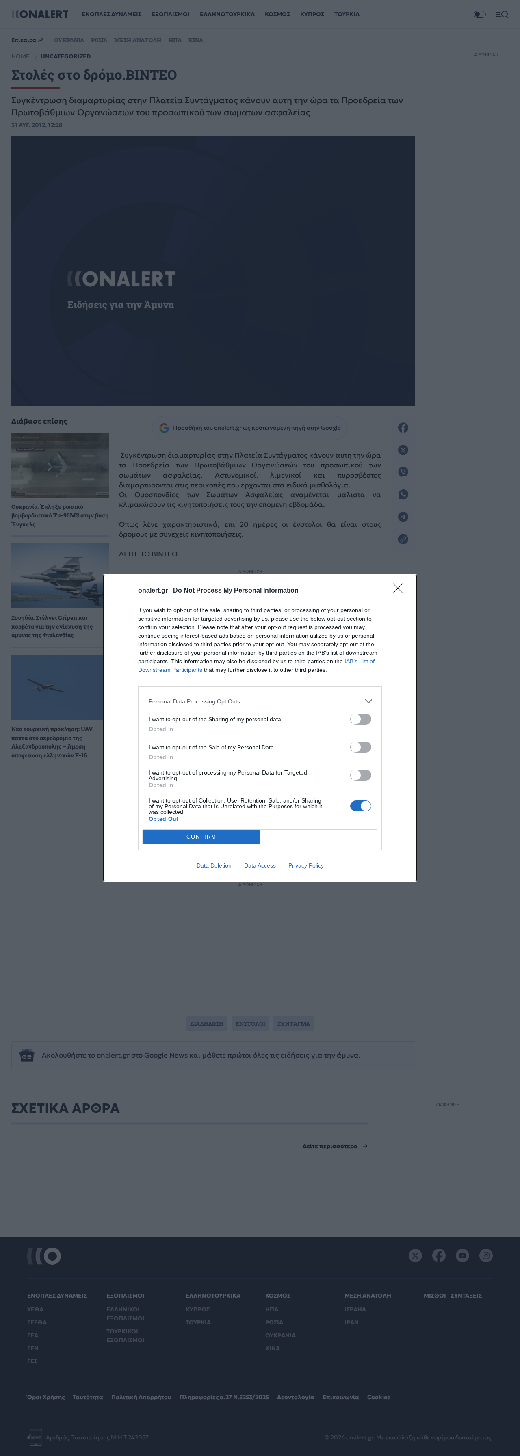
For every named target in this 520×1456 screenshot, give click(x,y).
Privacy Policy (306, 865)
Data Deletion (214, 865)
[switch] (360, 719)
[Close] (400, 591)
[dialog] (260, 728)
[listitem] (260, 701)
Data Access (260, 865)
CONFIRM (201, 837)
